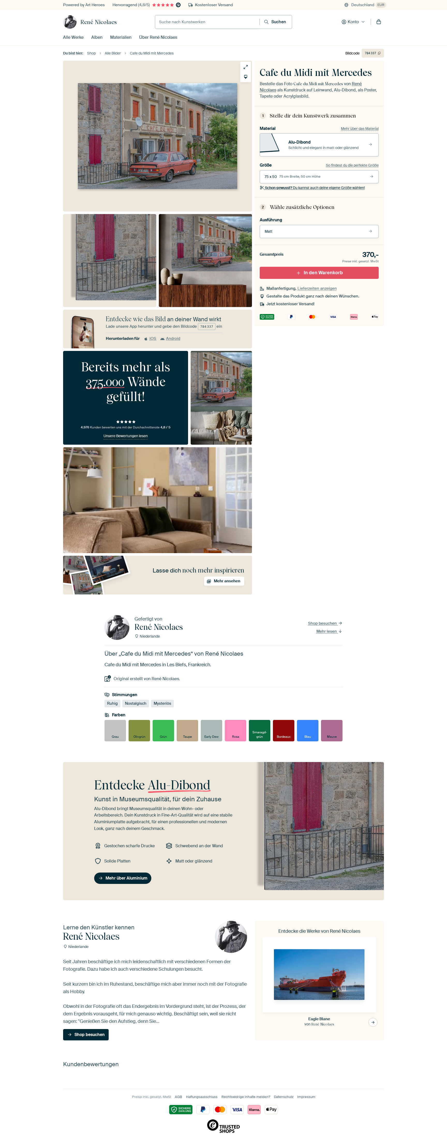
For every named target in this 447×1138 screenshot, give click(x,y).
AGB (178, 1097)
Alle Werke (73, 37)
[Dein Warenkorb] (379, 22)
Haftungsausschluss (202, 1097)
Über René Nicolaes (158, 37)
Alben (96, 37)
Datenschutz (283, 1097)
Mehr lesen (327, 631)
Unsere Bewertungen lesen (125, 436)
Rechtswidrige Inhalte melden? (245, 1097)
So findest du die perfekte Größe (352, 165)
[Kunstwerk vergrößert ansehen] (245, 67)
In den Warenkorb (323, 273)
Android (173, 338)
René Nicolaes (98, 22)
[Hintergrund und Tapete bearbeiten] (245, 76)
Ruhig (112, 703)
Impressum (306, 1097)
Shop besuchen (323, 623)
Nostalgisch (135, 703)
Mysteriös (162, 703)
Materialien (120, 37)
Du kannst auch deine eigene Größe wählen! (315, 187)
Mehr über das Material (360, 128)
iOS (153, 338)
